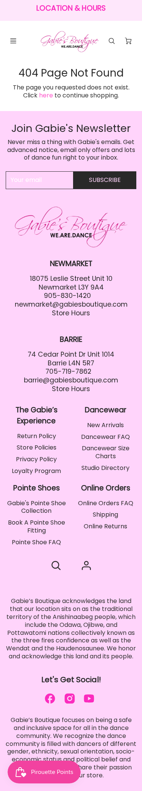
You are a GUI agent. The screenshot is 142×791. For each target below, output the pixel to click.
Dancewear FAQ (105, 436)
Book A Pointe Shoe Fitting (36, 526)
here (46, 95)
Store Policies (36, 447)
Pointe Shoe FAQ (36, 542)
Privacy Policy (36, 459)
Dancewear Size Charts (106, 452)
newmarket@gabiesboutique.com (71, 304)
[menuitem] (36, 436)
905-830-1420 (67, 295)
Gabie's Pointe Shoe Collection (36, 507)
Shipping (105, 514)
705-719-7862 (68, 371)
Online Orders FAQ (105, 503)
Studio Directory (105, 468)
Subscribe (105, 179)
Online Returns (105, 526)
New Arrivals (105, 425)
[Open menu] (13, 41)
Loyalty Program (36, 471)
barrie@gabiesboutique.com (71, 380)
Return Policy (36, 436)
